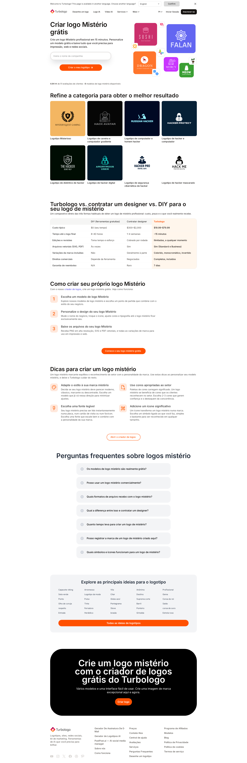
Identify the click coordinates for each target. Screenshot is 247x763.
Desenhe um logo (81, 12)
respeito (62, 608)
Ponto (61, 599)
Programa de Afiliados (176, 728)
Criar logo (123, 702)
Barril (138, 604)
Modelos (168, 733)
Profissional (168, 590)
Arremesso (89, 590)
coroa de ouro (169, 608)
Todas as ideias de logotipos (124, 623)
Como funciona (102, 753)
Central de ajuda (138, 738)
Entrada (61, 613)
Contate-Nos (136, 733)
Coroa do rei (168, 599)
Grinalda (140, 613)
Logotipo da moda (92, 594)
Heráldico (88, 613)
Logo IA (96, 12)
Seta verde (63, 594)
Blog (166, 738)
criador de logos (72, 289)
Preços (133, 728)
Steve (113, 608)
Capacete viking (65, 590)
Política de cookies (174, 747)
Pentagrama (116, 604)
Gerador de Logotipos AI (108, 736)
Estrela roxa (168, 613)
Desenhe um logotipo (140, 756)
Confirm (171, 4)
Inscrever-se (189, 12)
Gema (165, 594)
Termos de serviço (174, 751)
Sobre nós (100, 748)
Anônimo (140, 590)
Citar (113, 594)
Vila (112, 590)
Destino (140, 594)
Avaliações (135, 742)
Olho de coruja (65, 604)
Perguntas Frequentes (141, 751)
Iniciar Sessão (172, 12)
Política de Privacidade (176, 742)
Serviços (133, 747)
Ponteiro (140, 608)
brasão (114, 613)
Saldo (165, 604)
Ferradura (88, 608)
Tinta (86, 604)
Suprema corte (143, 599)
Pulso (87, 599)
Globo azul (115, 599)
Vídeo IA (109, 12)
